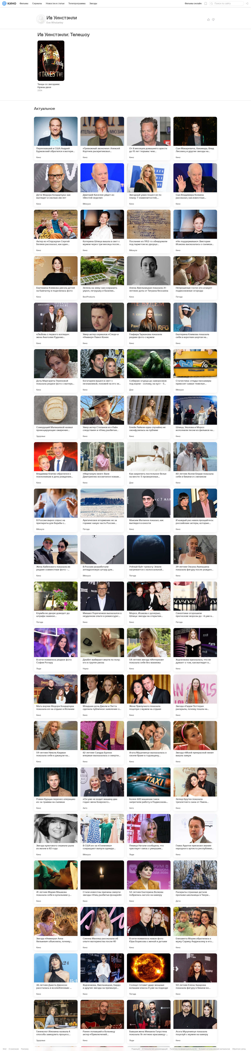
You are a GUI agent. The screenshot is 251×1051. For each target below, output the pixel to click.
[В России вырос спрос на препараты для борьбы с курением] (56, 510)
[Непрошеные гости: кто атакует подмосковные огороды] (195, 278)
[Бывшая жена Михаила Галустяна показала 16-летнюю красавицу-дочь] (149, 1021)
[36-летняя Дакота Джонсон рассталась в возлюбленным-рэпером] (56, 975)
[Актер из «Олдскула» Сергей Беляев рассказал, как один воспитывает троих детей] (56, 231)
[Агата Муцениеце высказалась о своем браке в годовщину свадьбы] (149, 743)
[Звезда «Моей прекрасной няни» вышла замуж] (195, 743)
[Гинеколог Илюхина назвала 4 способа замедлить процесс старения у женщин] (56, 1021)
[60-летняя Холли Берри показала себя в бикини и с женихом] (195, 464)
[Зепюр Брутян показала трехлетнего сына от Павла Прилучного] (195, 789)
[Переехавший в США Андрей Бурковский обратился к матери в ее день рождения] (56, 138)
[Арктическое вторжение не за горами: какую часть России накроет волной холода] (102, 510)
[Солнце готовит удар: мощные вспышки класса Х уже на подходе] (149, 975)
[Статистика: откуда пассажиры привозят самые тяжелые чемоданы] (195, 371)
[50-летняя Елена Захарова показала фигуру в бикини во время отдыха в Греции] (195, 975)
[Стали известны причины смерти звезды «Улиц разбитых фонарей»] (102, 882)
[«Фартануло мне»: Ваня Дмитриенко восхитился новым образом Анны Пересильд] (102, 464)
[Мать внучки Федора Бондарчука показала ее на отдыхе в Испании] (56, 696)
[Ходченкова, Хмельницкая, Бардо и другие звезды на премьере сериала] (102, 975)
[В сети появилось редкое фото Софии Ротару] (56, 650)
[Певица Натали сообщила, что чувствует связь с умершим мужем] (149, 836)
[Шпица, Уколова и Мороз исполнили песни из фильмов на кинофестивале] (195, 417)
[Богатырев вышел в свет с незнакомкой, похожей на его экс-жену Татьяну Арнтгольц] (102, 371)
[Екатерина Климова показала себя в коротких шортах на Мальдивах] (195, 324)
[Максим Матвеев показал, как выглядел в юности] (149, 510)
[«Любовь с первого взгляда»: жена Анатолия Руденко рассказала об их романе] (56, 324)
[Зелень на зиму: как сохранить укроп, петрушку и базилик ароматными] (102, 278)
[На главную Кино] (11, 3)
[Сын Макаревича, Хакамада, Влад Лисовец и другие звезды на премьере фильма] (195, 138)
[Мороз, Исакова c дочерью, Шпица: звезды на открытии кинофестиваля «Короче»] (149, 603)
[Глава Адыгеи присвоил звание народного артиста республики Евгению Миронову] (195, 836)
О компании (14, 1049)
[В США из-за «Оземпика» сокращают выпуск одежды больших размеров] (102, 836)
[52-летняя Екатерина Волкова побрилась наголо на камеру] (149, 882)
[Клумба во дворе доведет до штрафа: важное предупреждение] (56, 603)
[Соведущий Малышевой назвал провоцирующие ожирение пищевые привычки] (56, 417)
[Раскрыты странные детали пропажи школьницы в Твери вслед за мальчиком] (195, 882)
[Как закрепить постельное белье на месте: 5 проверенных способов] (149, 464)
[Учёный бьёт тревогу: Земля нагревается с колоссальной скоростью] (149, 557)
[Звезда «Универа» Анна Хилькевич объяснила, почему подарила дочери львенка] (56, 928)
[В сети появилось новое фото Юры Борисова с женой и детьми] (149, 928)
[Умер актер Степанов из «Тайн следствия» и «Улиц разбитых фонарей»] (102, 417)
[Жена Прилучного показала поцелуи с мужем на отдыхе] (149, 696)
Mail (4, 1049)
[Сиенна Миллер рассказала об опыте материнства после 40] (102, 928)
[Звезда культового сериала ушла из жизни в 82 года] (56, 836)
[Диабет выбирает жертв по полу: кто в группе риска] (102, 650)
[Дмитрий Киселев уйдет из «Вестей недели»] (102, 185)
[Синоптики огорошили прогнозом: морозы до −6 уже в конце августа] (195, 603)
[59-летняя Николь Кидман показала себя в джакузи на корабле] (56, 743)
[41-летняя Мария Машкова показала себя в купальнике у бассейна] (56, 882)
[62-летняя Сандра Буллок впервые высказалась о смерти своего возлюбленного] (102, 743)
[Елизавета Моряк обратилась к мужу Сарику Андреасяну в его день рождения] (195, 928)
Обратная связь (239, 1049)
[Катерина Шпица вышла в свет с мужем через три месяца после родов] (102, 231)
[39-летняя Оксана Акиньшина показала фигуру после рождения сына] (195, 557)
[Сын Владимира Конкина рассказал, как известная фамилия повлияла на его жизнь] (195, 185)
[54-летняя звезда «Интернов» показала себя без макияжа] (149, 650)
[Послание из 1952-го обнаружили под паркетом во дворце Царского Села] (149, 231)
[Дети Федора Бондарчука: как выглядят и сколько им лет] (56, 185)
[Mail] (4, 3)
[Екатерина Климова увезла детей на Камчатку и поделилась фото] (56, 278)
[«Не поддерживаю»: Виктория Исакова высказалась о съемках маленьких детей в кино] (195, 231)
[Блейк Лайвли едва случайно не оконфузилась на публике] (149, 417)
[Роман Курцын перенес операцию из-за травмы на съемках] (56, 789)
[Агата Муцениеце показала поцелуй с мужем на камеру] (195, 1021)
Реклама (24, 1049)
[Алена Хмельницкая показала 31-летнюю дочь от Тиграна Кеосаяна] (149, 278)
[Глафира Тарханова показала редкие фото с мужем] (149, 324)
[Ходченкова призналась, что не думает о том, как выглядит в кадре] (195, 650)
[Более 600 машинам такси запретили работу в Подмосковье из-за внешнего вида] (149, 789)
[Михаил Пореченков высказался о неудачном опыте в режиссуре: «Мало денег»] (102, 603)
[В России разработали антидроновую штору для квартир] (102, 557)
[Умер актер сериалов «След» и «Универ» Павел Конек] (102, 324)
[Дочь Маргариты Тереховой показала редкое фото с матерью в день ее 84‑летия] (56, 371)
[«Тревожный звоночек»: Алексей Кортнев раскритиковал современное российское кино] (102, 138)
